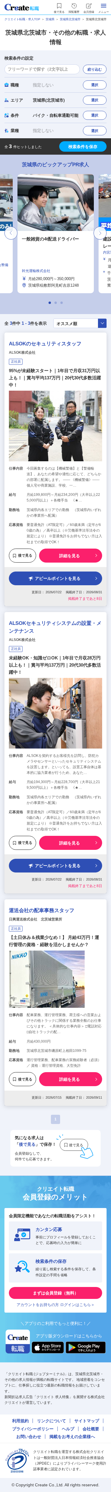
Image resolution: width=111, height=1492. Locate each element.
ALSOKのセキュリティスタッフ (45, 344)
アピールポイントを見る (58, 578)
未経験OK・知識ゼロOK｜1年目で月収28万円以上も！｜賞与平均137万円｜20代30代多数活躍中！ (55, 665)
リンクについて (51, 1420)
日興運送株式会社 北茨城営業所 (35, 919)
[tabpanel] (55, 233)
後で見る (25, 555)
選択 (94, 85)
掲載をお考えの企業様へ (72, 1436)
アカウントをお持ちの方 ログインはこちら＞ (56, 1304)
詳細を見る (69, 555)
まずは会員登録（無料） (55, 1293)
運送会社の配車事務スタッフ (41, 910)
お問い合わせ (28, 1436)
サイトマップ (86, 1420)
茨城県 (50, 19)
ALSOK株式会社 (22, 352)
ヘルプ (68, 1428)
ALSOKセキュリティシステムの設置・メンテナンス (55, 627)
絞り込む (95, 69)
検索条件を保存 (82, 146)
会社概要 (91, 1428)
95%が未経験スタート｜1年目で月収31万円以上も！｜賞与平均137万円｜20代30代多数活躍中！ (55, 377)
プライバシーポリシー (33, 1428)
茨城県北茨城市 (70, 19)
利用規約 (20, 1420)
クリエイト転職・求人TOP (22, 19)
